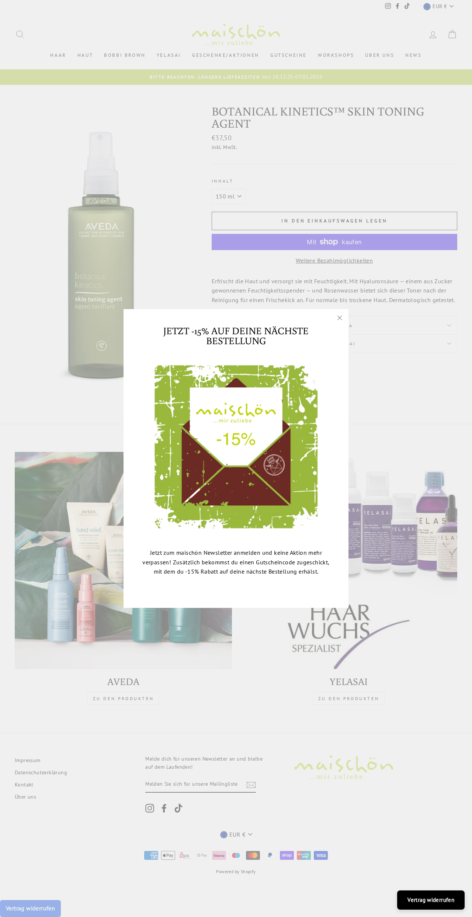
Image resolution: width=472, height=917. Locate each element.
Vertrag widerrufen (430, 899)
